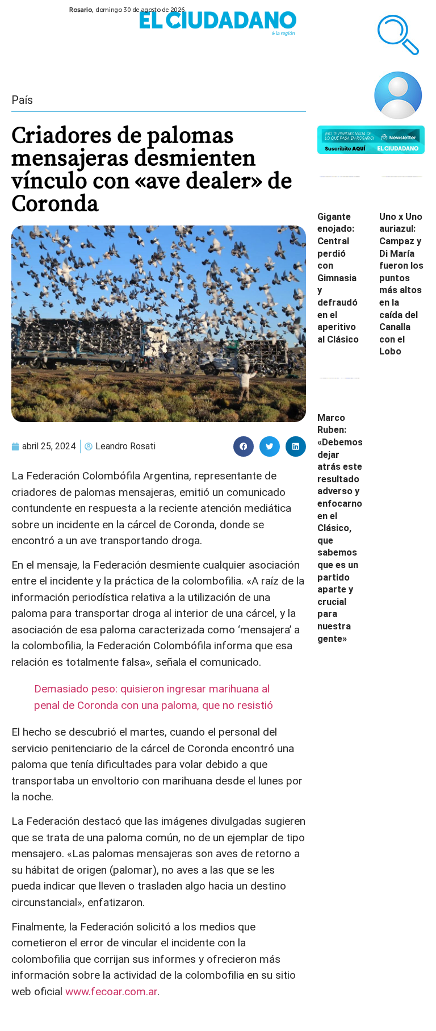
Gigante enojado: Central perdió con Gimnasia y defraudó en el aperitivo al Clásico (338, 278)
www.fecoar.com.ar (111, 991)
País (22, 100)
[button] (243, 446)
